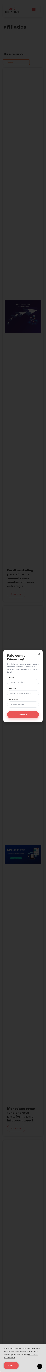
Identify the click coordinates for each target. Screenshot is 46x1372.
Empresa (13, 688)
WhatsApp (14, 699)
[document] (23, 686)
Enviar (23, 714)
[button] (39, 653)
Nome (12, 677)
